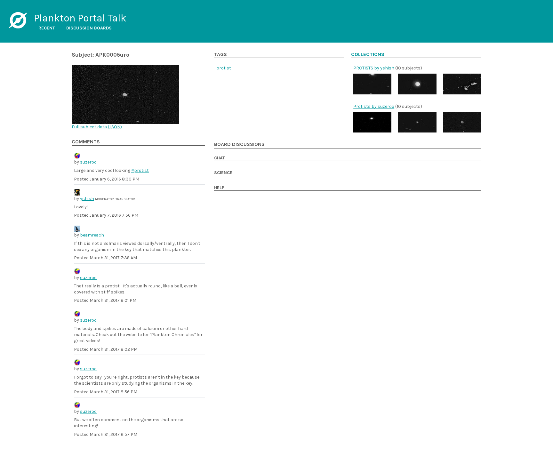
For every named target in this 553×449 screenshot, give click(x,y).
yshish (87, 198)
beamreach (92, 235)
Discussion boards (89, 28)
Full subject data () (97, 127)
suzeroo (88, 162)
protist (223, 68)
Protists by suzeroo (373, 106)
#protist (140, 170)
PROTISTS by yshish (373, 68)
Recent (46, 28)
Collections (367, 54)
